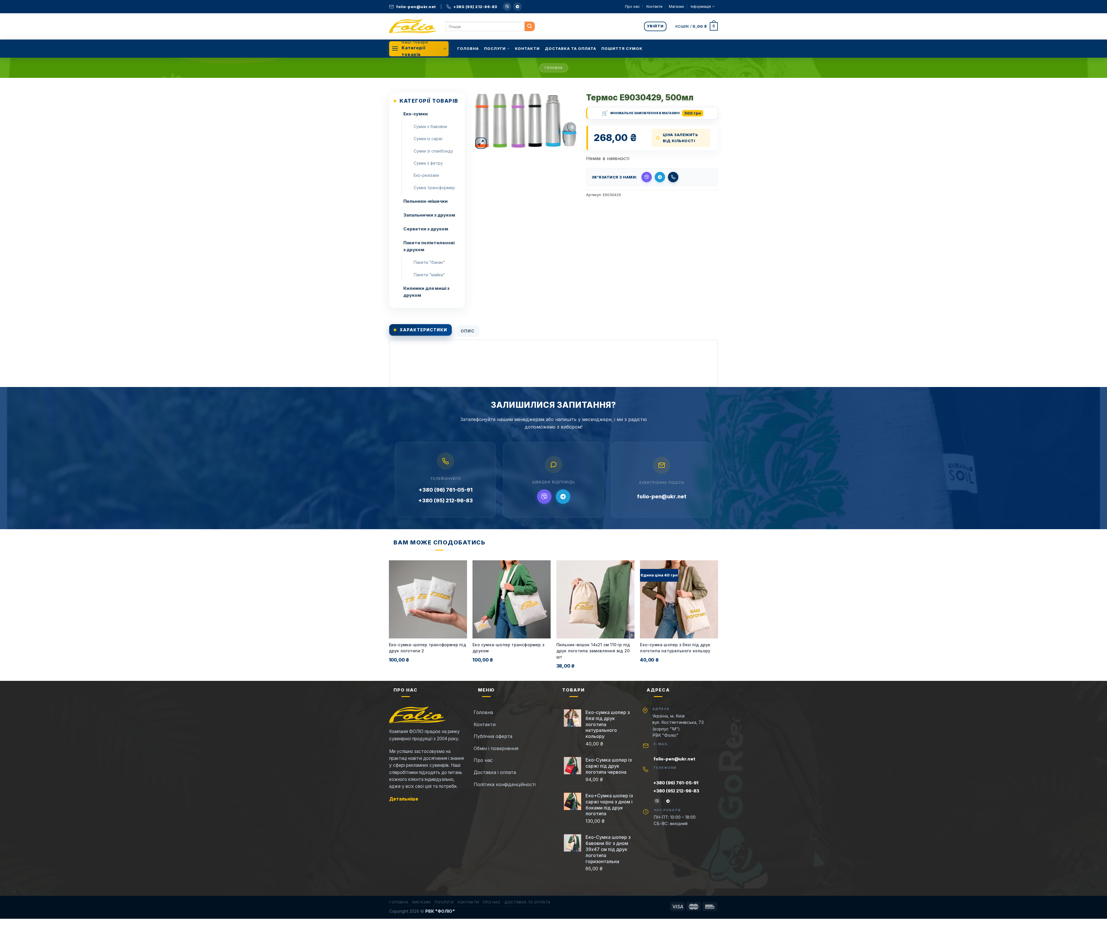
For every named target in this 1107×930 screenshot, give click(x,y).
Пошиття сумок (622, 48)
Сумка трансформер (434, 187)
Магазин (676, 6)
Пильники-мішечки (425, 201)
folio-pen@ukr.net (661, 496)
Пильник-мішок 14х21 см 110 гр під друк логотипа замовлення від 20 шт (593, 650)
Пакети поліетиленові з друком (429, 246)
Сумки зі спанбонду (433, 151)
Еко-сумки (415, 114)
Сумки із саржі (428, 138)
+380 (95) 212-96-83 (445, 500)
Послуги (495, 48)
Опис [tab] (468, 330)
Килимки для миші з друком (426, 291)
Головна (468, 48)
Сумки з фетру (428, 163)
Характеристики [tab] (423, 329)
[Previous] (389, 620)
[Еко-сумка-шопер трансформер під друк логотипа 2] (428, 599)
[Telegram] (517, 7)
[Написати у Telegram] (660, 177)
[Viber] (544, 496)
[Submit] (530, 26)
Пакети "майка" (429, 274)
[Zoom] (481, 143)
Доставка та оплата (570, 48)
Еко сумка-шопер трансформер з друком (508, 647)
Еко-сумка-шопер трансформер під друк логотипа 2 (427, 647)
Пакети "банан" (429, 262)
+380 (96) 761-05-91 (445, 490)
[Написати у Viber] (507, 7)
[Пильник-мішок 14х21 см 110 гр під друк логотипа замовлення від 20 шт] (595, 599)
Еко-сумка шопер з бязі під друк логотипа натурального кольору (675, 647)
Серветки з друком (425, 229)
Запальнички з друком (429, 215)
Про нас (632, 6)
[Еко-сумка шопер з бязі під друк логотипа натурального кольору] (679, 599)
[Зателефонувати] (673, 177)
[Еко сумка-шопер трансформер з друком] (511, 599)
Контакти (654, 6)
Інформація (701, 6)
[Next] (717, 620)
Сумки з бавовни (430, 126)
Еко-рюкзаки (426, 175)
